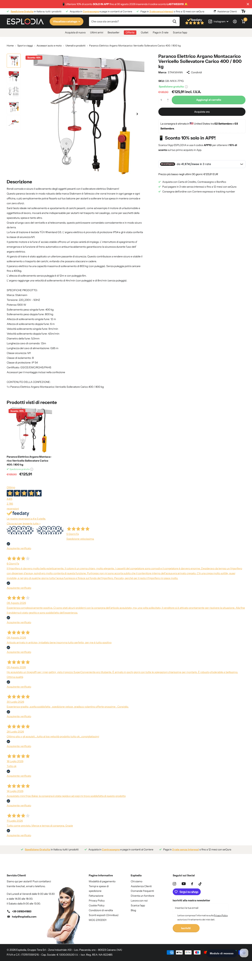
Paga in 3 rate (160, 32)
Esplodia (136, 875)
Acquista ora (202, 111)
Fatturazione (96, 895)
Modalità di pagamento (102, 881)
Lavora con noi (139, 900)
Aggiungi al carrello (208, 99)
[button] (169, 97)
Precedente (20, 530)
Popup (186, 86)
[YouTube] (184, 883)
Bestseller (113, 32)
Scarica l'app (180, 32)
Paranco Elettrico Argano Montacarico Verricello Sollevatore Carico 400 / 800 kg (29, 460)
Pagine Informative (101, 875)
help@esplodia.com (24, 916)
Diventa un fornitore (142, 895)
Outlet (144, 32)
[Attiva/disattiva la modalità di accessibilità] (243, 11)
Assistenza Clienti (141, 886)
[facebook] (192, 883)
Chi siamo (136, 881)
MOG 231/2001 (97, 920)
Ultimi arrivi (96, 32)
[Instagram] (174, 883)
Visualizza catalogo (65, 21)
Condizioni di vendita (101, 910)
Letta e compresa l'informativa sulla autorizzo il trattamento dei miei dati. (202, 917)
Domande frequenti (142, 891)
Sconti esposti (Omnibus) (104, 915)
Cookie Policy (96, 905)
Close (248, 4)
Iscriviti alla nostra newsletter (191, 900)
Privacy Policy (97, 900)
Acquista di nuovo (75, 32)
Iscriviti (186, 928)
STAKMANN (175, 72)
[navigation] (14, 61)
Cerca (174, 21)
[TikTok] (200, 883)
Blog (133, 910)
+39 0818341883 (21, 911)
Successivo (50, 530)
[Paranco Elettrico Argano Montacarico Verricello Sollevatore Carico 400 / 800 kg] (29, 429)
